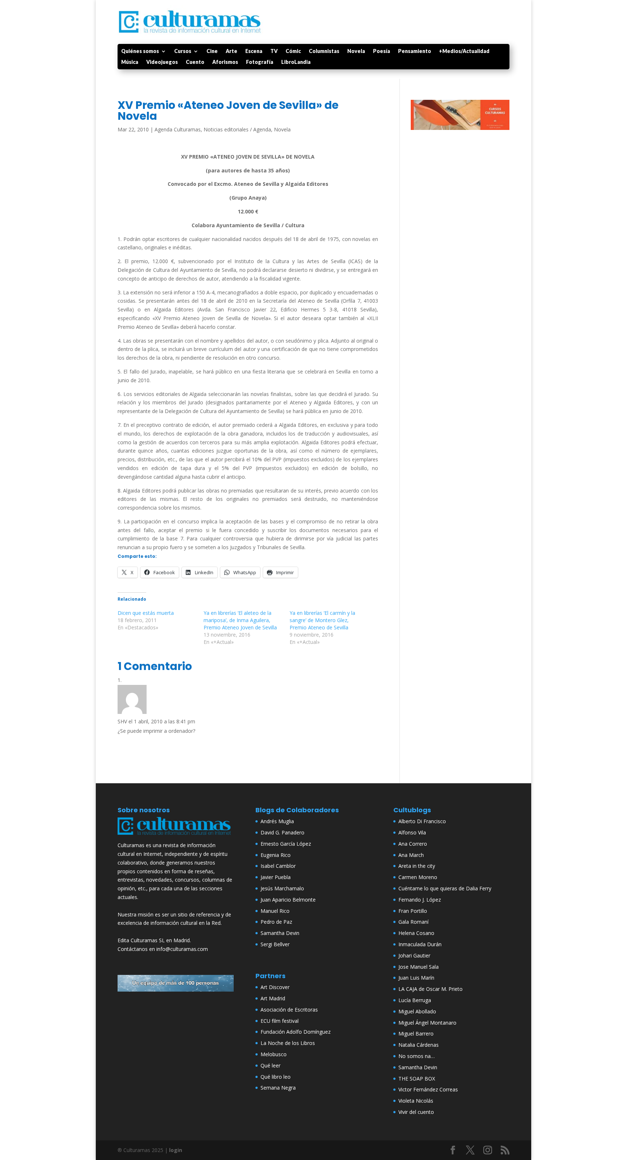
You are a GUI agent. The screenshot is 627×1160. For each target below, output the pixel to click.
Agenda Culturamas (178, 129)
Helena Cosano (416, 933)
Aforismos (225, 62)
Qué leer (270, 1065)
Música (129, 62)
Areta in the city (416, 865)
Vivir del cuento (416, 1111)
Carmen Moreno (417, 877)
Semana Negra (278, 1087)
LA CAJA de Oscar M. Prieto (430, 988)
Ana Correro (412, 843)
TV (274, 51)
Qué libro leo (276, 1076)
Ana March (411, 854)
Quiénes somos (140, 51)
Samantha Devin (280, 933)
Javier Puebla (276, 877)
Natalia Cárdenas (418, 1044)
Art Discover (275, 987)
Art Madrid (273, 998)
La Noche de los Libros (288, 1042)
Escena (253, 51)
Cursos (182, 51)
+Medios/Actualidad (464, 51)
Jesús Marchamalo (282, 888)
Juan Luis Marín (416, 977)
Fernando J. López (419, 899)
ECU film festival (280, 1020)
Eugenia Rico (276, 854)
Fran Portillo (412, 910)
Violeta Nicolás (415, 1100)
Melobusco (274, 1054)
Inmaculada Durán (420, 944)
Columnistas (324, 51)
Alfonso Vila (412, 832)
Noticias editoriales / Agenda (237, 129)
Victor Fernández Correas (428, 1089)
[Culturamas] (176, 836)
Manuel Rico (275, 910)
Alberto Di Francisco (422, 821)
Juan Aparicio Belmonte (288, 899)
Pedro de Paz (276, 921)
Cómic (293, 51)
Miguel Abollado (417, 1011)
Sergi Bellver (275, 944)
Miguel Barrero (416, 1033)
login (175, 1150)
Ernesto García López (286, 843)
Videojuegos (162, 62)
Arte (231, 51)
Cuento (195, 62)
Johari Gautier (414, 955)
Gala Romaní (413, 921)
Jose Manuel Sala (418, 966)
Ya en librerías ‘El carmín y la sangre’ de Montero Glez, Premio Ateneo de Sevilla (322, 620)
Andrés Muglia (277, 821)
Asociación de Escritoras (289, 1009)
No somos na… (416, 1056)
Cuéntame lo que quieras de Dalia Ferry (444, 888)
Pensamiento (414, 51)
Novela (356, 51)
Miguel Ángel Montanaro (427, 1022)
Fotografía (259, 62)
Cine (212, 51)
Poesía (381, 51)
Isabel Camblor (278, 865)
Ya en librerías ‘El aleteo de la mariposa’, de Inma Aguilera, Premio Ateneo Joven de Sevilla (240, 620)
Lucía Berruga (414, 1000)
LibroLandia (296, 62)
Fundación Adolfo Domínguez (296, 1031)
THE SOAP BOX (416, 1078)
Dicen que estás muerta (146, 612)
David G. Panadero (282, 832)
